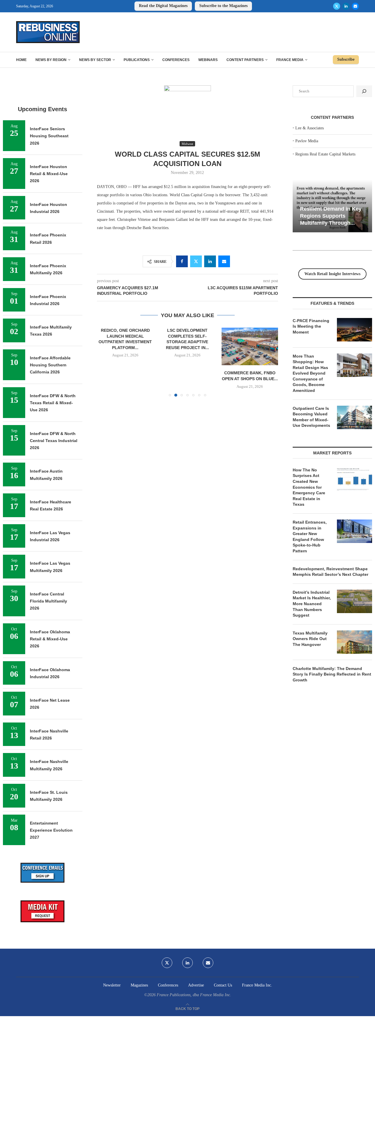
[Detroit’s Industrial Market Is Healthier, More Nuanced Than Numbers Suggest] (354, 601)
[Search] (364, 91)
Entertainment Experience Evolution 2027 (51, 830)
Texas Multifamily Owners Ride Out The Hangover (310, 639)
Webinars (208, 60)
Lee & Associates (309, 128)
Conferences (176, 60)
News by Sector (95, 60)
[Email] (355, 6)
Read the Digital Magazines (163, 6)
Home (21, 60)
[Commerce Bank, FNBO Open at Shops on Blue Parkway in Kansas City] (249, 346)
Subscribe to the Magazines (223, 6)
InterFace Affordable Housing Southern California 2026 (50, 365)
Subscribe (345, 59)
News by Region (51, 60)
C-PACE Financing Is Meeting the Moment (311, 326)
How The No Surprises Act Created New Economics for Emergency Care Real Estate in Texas (309, 487)
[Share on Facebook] (182, 261)
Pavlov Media (306, 141)
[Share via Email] (224, 261)
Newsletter (112, 985)
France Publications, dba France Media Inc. (194, 995)
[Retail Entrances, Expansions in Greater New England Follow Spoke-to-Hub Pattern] (354, 531)
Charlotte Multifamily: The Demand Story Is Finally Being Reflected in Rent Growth (332, 674)
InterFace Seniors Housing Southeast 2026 (49, 135)
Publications (137, 60)
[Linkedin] (346, 6)
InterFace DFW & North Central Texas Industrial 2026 (53, 440)
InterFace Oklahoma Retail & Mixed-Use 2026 (50, 639)
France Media (290, 60)
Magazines (139, 985)
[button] (105, 362)
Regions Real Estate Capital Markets (325, 154)
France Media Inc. (257, 985)
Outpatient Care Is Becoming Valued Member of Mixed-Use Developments (311, 417)
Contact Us (223, 985)
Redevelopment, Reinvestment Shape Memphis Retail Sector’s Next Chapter (330, 571)
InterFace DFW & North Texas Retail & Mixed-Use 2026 (53, 402)
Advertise (196, 985)
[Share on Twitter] (196, 261)
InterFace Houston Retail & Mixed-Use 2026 (49, 173)
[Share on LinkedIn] (210, 261)
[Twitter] (336, 6)
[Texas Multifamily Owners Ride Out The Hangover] (354, 642)
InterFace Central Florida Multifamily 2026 (48, 601)
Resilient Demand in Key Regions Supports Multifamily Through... (331, 216)
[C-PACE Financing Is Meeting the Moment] (354, 329)
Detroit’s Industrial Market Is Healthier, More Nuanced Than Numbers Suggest (312, 603)
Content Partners (245, 60)
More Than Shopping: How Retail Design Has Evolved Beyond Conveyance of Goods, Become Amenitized (310, 373)
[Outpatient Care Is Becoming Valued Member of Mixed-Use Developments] (354, 417)
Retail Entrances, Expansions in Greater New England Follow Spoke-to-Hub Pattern (310, 536)
